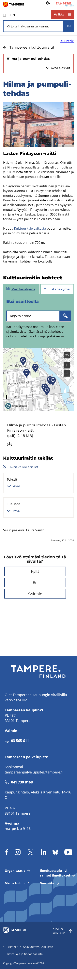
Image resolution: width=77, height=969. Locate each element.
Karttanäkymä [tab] (23, 289)
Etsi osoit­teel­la (22, 301)
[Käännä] (48, 2)
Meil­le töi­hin (15, 883)
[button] (35, 571)
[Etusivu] (15, 4)
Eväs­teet (12, 947)
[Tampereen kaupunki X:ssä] (30, 852)
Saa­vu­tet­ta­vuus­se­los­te (38, 947)
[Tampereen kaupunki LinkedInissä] (43, 852)
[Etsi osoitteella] (65, 316)
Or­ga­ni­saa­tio (15, 870)
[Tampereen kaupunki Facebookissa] (6, 852)
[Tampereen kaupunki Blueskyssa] (55, 852)
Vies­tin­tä (47, 883)
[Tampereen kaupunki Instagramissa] (17, 852)
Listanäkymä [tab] (59, 289)
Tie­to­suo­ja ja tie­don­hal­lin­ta (25, 954)
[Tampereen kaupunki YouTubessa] (68, 852)
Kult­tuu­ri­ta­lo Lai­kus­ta (30, 228)
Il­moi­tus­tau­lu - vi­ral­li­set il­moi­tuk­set (55, 873)
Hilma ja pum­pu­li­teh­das (28, 59)
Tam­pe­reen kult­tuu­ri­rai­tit (31, 47)
